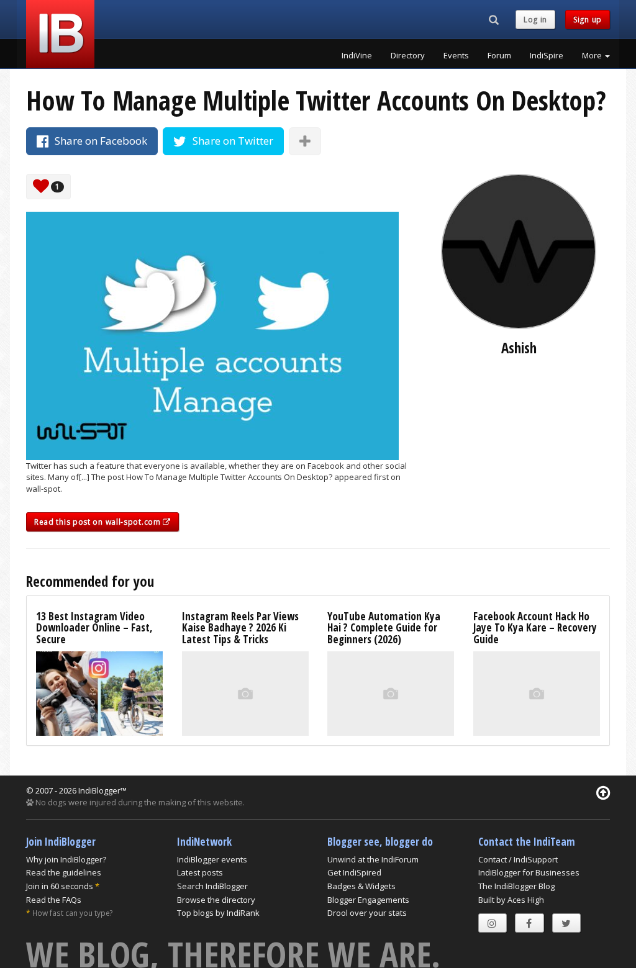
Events (456, 55)
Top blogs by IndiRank (218, 912)
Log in (535, 19)
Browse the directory (216, 899)
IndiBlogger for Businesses (528, 872)
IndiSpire (546, 55)
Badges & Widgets (361, 886)
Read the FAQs (53, 899)
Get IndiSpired (354, 872)
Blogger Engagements (368, 899)
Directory (408, 55)
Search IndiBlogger (212, 886)
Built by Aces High (511, 899)
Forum (499, 55)
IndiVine (357, 55)
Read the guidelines (63, 872)
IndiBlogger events (212, 859)
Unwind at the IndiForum (373, 859)
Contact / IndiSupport (518, 859)
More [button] (593, 55)
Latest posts (200, 872)
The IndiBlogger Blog (516, 886)
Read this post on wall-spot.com (98, 522)
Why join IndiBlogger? (66, 859)
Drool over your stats (367, 912)
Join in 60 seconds (59, 886)
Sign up (587, 19)
